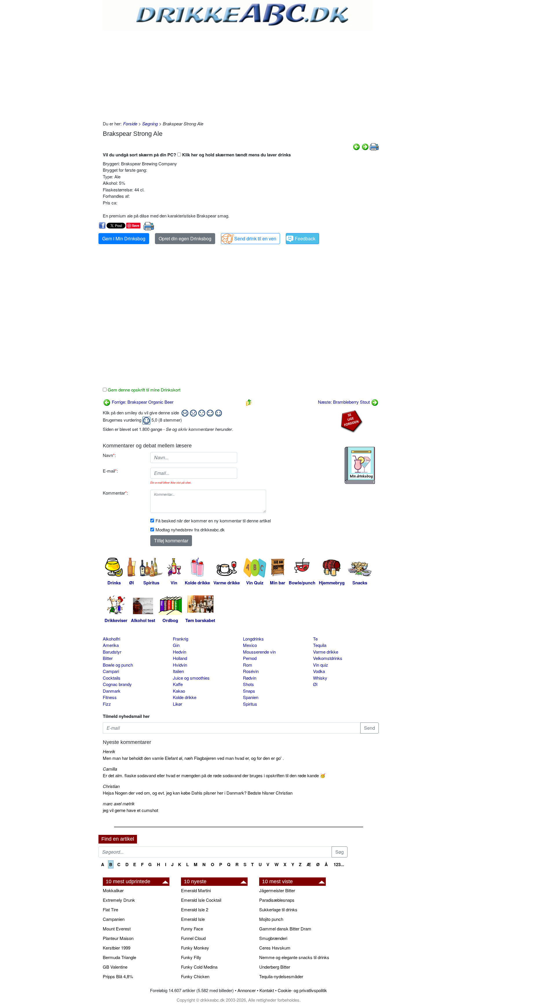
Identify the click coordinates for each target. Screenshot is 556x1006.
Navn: (109, 455)
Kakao (179, 691)
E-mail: (110, 471)
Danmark (111, 691)
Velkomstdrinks (327, 658)
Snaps (249, 691)
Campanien (114, 919)
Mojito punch (271, 919)
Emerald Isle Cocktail (201, 900)
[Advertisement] (241, 74)
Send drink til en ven (255, 238)
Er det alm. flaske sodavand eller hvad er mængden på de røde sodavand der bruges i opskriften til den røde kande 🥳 (214, 775)
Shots (248, 684)
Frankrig (180, 639)
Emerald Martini (196, 890)
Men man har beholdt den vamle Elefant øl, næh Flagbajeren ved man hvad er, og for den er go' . (193, 758)
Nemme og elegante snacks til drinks (294, 957)
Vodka (319, 671)
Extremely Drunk (119, 900)
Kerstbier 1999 (116, 948)
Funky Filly (191, 957)
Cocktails (111, 678)
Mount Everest (117, 928)
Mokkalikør (113, 890)
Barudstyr (112, 652)
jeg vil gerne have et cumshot (130, 810)
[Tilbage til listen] (249, 402)
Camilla (110, 769)
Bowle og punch (118, 665)
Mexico (250, 645)
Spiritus (250, 704)
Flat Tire (110, 909)
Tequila (319, 645)
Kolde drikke (184, 697)
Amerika (111, 645)
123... (339, 864)
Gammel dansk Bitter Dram (285, 928)
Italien (178, 671)
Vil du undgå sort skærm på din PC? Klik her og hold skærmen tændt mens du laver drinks (197, 154)
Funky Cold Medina (199, 967)
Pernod (250, 658)
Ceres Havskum (274, 948)
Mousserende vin (259, 652)
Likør (177, 704)
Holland (180, 658)
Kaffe (178, 684)
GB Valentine (115, 967)
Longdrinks (253, 639)
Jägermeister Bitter (277, 890)
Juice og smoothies (191, 678)
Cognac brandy (117, 684)
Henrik (109, 751)
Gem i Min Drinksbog (123, 238)
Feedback (305, 238)
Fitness (110, 697)
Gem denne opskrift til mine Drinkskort (143, 390)
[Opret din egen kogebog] (360, 465)
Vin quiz (320, 665)
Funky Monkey (195, 948)
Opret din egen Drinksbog (185, 238)
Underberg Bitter (274, 967)
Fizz (107, 704)
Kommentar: (115, 493)
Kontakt (266, 990)
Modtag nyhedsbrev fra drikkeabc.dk (190, 529)
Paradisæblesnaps (277, 900)
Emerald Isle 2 (194, 909)
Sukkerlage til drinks (278, 909)
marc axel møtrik (119, 803)
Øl (315, 684)
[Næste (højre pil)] (365, 146)
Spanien (250, 697)
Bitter (108, 658)
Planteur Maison (118, 938)
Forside (130, 123)
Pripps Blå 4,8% (118, 976)
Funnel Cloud (193, 938)
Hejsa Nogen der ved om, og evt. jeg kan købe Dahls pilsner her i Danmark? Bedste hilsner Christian (197, 793)
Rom (247, 665)
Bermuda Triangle (119, 957)
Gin (176, 645)
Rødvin (249, 678)
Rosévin (251, 671)
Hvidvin (180, 665)
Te (315, 639)
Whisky (320, 678)
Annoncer (246, 990)
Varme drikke (325, 652)
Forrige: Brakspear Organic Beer (142, 402)
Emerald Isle (193, 919)
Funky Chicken (195, 976)
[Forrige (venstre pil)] (356, 146)
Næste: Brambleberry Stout (344, 402)
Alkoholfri (111, 639)
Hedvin (179, 652)
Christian (111, 786)
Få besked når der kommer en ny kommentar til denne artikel (213, 520)
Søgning (150, 123)
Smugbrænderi (273, 938)
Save (135, 225)
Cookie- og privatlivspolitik (302, 990)
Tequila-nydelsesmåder (281, 976)
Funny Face (192, 928)
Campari (111, 671)
